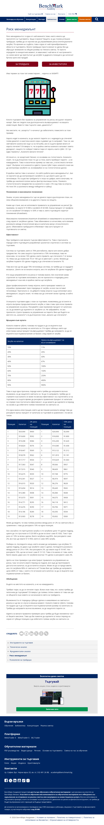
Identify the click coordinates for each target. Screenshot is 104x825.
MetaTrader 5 (23, 738)
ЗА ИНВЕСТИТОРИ (58, 64)
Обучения (8, 725)
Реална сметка (84, 19)
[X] (36, 633)
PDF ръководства (11, 750)
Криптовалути (34, 763)
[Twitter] (11, 781)
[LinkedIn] (15, 781)
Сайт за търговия (34, 14)
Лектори (41, 19)
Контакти (61, 14)
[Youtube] (20, 781)
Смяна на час (50, 14)
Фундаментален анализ (20, 651)
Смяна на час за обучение (75, 750)
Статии (61, 19)
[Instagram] (28, 781)
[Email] (21, 633)
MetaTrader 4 (10, 738)
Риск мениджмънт (18, 655)
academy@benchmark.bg (61, 772)
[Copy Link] (46, 633)
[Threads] (41, 633)
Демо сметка (72, 19)
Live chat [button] (71, 14)
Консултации (31, 19)
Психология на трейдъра (20, 660)
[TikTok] (24, 781)
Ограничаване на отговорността (64, 820)
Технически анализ (18, 647)
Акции (13, 763)
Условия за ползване (46, 817)
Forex (6, 763)
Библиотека (51, 19)
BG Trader (35, 738)
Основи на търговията (52, 750)
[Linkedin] (31, 633)
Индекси (22, 763)
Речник (37, 750)
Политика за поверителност (69, 817)
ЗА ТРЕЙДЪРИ (22, 64)
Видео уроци (26, 750)
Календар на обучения (15, 19)
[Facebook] (26, 633)
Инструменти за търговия (21, 642)
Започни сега (52, 709)
